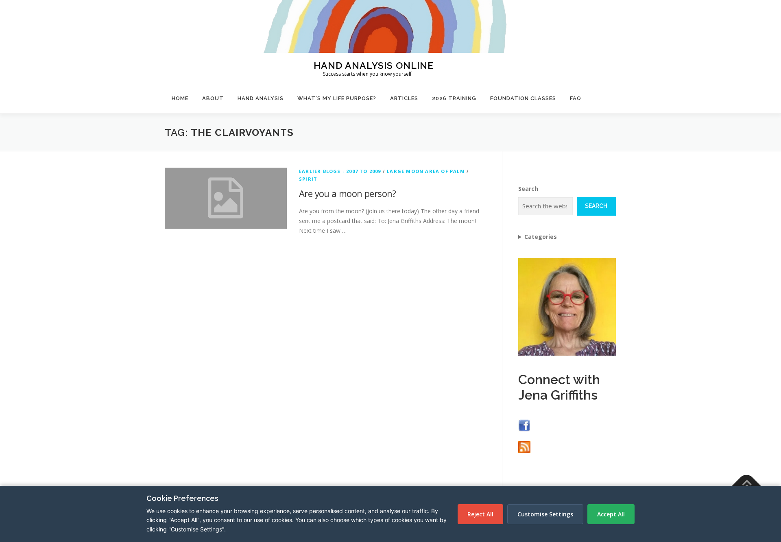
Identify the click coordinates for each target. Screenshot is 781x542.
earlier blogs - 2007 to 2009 (340, 171)
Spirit (308, 179)
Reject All (480, 514)
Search (528, 188)
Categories (540, 236)
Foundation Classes (523, 98)
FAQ (575, 98)
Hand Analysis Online (374, 64)
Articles (404, 98)
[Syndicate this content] (524, 446)
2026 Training (454, 98)
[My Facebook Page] (524, 424)
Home (180, 98)
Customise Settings (545, 514)
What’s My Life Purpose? (336, 98)
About (213, 98)
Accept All (611, 514)
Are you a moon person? (347, 193)
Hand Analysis (261, 98)
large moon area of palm (426, 171)
